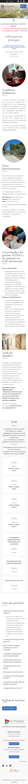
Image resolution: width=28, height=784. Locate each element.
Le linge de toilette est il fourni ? (12, 688)
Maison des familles (11, 24)
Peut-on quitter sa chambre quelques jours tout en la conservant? (11, 648)
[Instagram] (21, 1)
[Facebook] (18, 1)
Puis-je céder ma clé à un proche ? (13, 672)
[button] (14, 612)
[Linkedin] (24, 1)
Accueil (2, 24)
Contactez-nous (14, 56)
